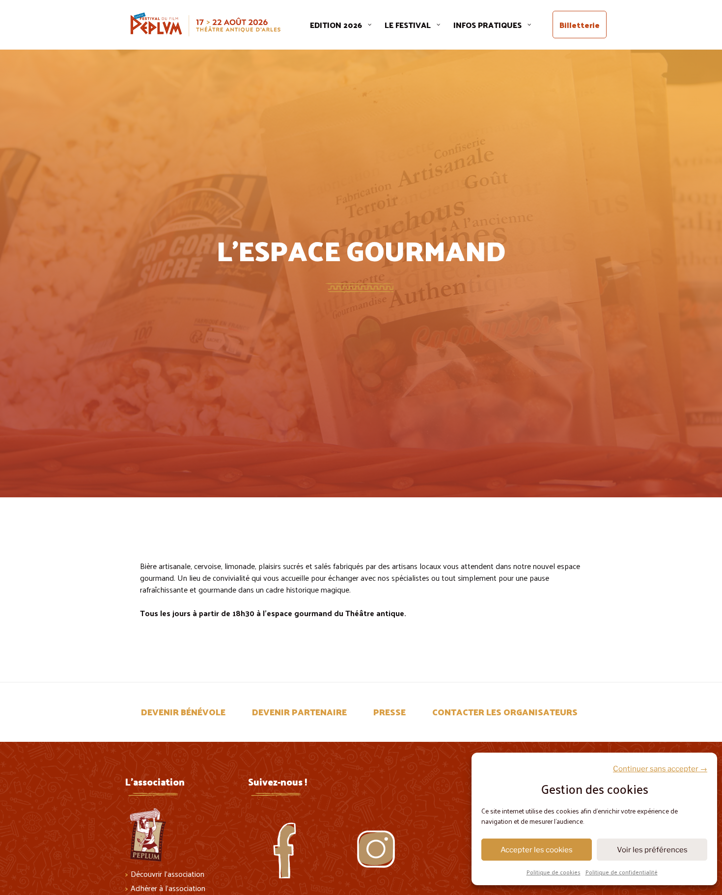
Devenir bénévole (183, 712)
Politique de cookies (554, 872)
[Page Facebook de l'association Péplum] (292, 839)
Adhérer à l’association (168, 888)
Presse (389, 712)
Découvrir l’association (167, 874)
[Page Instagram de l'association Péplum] (380, 839)
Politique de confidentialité (621, 872)
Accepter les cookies (536, 849)
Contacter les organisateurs (505, 712)
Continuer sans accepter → (660, 768)
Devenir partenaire (299, 712)
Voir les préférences (652, 849)
